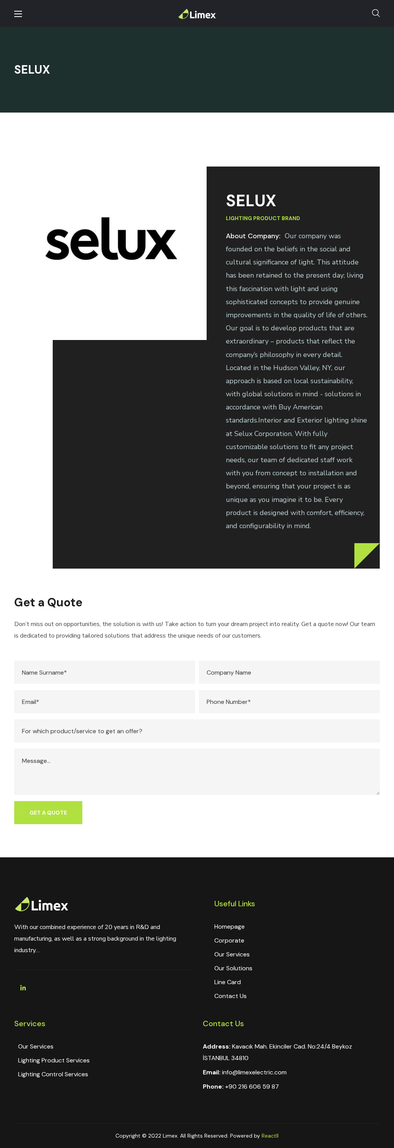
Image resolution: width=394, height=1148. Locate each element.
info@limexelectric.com (254, 1072)
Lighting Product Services (54, 1060)
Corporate (229, 940)
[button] (376, 13)
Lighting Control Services (53, 1074)
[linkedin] (23, 988)
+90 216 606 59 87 (252, 1086)
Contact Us (230, 996)
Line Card (227, 982)
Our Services (232, 954)
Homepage (229, 926)
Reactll (270, 1135)
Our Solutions (233, 968)
